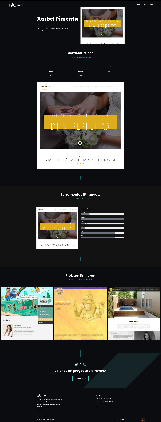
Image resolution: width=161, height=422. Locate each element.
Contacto (157, 4)
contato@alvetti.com (104, 407)
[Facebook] (76, 364)
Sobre (138, 4)
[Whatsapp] (84, 364)
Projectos (150, 4)
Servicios (144, 4)
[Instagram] (80, 364)
